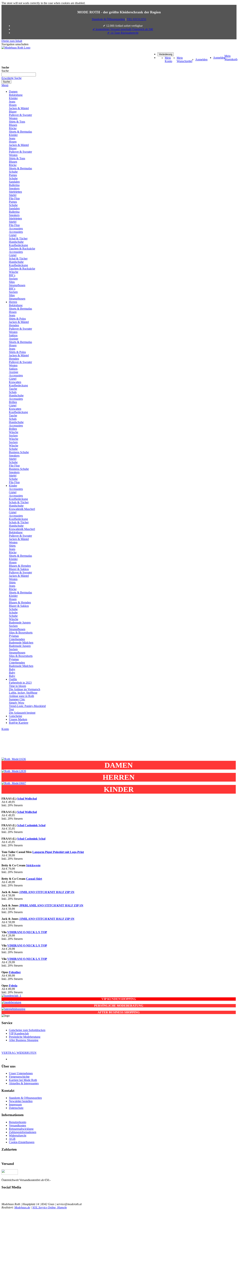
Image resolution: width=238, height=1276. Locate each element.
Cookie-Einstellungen (21, 1142)
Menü (4, 85)
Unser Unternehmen (21, 1073)
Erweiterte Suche (11, 78)
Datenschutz (16, 1107)
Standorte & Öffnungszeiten (109, 19)
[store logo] (15, 47)
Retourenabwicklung (21, 1128)
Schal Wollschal (27, 798)
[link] (165, 54)
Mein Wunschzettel (184, 59)
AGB (12, 1138)
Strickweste (33, 865)
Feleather (15, 972)
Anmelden (201, 59)
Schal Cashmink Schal (31, 825)
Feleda (13, 985)
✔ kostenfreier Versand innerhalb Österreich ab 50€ (123, 29)
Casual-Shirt (34, 878)
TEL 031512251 (136, 19)
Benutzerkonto (17, 1122)
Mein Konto (168, 59)
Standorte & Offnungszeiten (25, 1097)
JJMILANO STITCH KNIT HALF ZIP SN (46, 892)
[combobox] (18, 74)
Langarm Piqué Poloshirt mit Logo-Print (58, 852)
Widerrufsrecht (17, 1135)
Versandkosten (17, 1125)
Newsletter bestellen (21, 1101)
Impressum (15, 1104)
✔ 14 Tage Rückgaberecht (122, 32)
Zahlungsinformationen (22, 1132)
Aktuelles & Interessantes (24, 1083)
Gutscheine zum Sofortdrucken (27, 1030)
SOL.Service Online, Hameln (49, 1207)
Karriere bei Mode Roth (23, 1080)
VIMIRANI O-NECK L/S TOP (27, 932)
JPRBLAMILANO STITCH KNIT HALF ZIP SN (51, 905)
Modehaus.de (22, 1207)
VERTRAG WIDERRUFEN (18, 1052)
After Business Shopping (23, 1040)
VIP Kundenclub (19, 1033)
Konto (5, 729)
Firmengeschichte (19, 1076)
